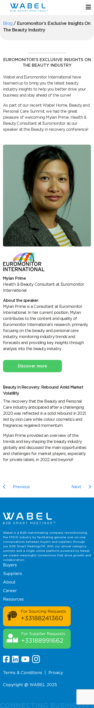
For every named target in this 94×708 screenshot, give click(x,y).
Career (10, 590)
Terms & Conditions (22, 672)
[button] (88, 7)
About (9, 582)
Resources (13, 599)
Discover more (32, 366)
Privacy (55, 672)
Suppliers (12, 573)
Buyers (10, 565)
